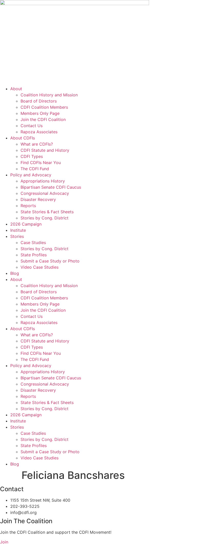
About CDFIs (22, 137)
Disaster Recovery (38, 199)
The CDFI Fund (35, 168)
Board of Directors (39, 101)
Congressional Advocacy (45, 193)
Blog (14, 273)
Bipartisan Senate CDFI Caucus (51, 187)
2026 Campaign (26, 224)
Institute (18, 230)
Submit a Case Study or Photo (50, 261)
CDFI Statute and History (45, 150)
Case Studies (33, 242)
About (16, 88)
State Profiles (34, 254)
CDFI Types (32, 156)
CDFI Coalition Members (44, 107)
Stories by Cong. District (44, 217)
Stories (17, 236)
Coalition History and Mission (49, 94)
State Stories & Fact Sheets (47, 211)
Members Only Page (40, 113)
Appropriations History (43, 181)
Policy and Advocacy (30, 174)
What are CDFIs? (37, 144)
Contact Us (32, 125)
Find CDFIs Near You (41, 162)
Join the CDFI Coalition (43, 119)
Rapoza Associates (39, 131)
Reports (28, 205)
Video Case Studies (39, 267)
